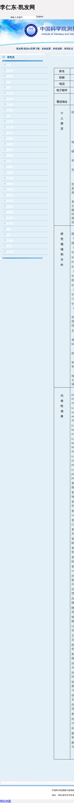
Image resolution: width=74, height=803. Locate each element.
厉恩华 (9, 206)
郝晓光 (9, 150)
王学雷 (9, 121)
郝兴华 (9, 133)
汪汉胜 (9, 93)
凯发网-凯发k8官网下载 (28, 48)
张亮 (8, 235)
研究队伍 (68, 48)
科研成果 (57, 48)
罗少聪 (9, 178)
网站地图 (5, 801)
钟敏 (8, 82)
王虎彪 (9, 240)
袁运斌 (9, 99)
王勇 (8, 65)
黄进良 (9, 195)
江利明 (9, 104)
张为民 (9, 223)
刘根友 (9, 184)
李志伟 (9, 218)
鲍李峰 (9, 212)
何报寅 (9, 172)
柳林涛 (9, 76)
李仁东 (9, 127)
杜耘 (8, 116)
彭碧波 (9, 155)
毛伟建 (9, 110)
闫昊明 (9, 189)
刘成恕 (9, 144)
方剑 (8, 161)
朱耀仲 (9, 167)
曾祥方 (9, 246)
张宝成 (9, 252)
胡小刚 (9, 201)
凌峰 (8, 229)
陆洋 (8, 87)
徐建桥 (9, 138)
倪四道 (9, 70)
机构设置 (46, 48)
